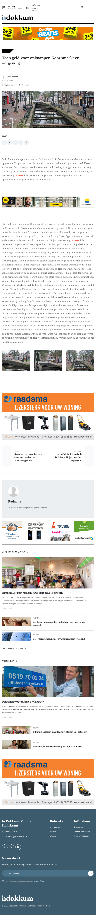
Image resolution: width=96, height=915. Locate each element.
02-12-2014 (8, 81)
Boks (48, 906)
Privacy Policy (39, 881)
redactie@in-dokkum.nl (16, 836)
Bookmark (25, 85)
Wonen (53, 836)
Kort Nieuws (55, 827)
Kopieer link (9, 85)
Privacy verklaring (81, 836)
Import (5, 51)
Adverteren (78, 827)
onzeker (19, 175)
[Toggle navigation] (90, 17)
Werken (53, 832)
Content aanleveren (82, 832)
